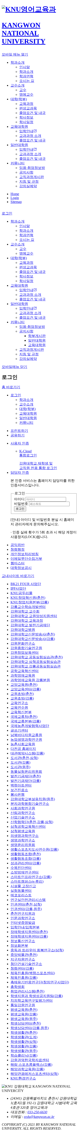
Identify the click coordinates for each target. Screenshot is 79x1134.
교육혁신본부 (21, 712)
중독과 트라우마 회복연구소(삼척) (37, 950)
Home (15, 194)
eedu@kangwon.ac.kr (39, 1117)
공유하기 (18, 435)
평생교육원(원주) (24, 1019)
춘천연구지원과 (23, 913)
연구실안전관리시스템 (28, 900)
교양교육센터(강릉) (26, 689)
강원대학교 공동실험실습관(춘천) (37, 657)
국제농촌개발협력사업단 (30, 726)
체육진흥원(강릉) (24, 977)
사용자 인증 (20, 443)
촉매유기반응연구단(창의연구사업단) (40, 982)
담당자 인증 (20, 472)
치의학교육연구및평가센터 (32, 1000)
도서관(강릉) (20, 762)
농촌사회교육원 (23, 744)
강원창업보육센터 (25, 652)
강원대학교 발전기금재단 (30, 625)
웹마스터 (18, 563)
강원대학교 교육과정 (27, 620)
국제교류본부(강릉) (26, 721)
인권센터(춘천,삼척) (26, 904)
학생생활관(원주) (24, 1051)
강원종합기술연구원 (26, 648)
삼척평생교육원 (23, 831)
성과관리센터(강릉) (26, 863)
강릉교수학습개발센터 (28, 607)
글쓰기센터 (19, 730)
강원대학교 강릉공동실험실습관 (36, 666)
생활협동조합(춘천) (26, 854)
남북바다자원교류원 (26, 735)
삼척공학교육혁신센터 (28, 826)
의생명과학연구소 (25, 836)
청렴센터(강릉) (22, 968)
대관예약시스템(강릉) (27, 753)
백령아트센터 (21, 785)
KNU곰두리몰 (21, 593)
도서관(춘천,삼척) (24, 758)
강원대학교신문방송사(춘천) (33, 634)
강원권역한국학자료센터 (30, 1060)
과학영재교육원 (23, 675)
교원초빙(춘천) (22, 694)
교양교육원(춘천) (24, 684)
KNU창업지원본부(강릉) (30, 602)
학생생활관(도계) (24, 1037)
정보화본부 (19, 945)
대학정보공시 (21, 568)
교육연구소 (19, 703)
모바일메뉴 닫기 (14, 367)
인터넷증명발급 (23, 923)
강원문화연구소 (23, 643)
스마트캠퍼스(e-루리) (27, 881)
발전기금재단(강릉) (26, 781)
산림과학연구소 (23, 813)
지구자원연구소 (23, 959)
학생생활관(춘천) (24, 1032)
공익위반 (18, 545)
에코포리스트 (21, 895)
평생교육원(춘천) (24, 1009)
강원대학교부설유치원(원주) (33, 799)
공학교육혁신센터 (25, 671)
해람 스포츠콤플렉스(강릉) (31, 1064)
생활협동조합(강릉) (26, 858)
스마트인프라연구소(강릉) (31, 877)
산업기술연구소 (23, 817)
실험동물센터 (21, 890)
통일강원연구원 (23, 1005)
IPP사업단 (18, 588)
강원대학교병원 (23, 630)
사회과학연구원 (23, 808)
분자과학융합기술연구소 (30, 803)
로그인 (16, 395)
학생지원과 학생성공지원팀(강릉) (37, 996)
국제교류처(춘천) (24, 717)
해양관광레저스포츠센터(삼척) (34, 1074)
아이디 (19, 499)
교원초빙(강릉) (22, 698)
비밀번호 (21, 504)
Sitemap (16, 202)
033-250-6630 (37, 1112)
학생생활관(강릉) (24, 1046)
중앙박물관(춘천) (24, 955)
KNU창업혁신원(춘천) (28, 597)
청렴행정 (18, 549)
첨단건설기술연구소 (26, 964)
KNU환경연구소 (23, 1078)
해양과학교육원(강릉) (27, 1069)
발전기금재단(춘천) (26, 776)
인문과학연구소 (23, 918)
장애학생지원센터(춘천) (29, 932)
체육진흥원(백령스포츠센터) (33, 973)
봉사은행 (18, 794)
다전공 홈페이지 (23, 749)
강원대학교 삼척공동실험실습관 (36, 662)
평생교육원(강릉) (24, 1014)
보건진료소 (19, 790)
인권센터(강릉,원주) (26, 909)
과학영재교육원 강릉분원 (30, 680)
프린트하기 (19, 430)
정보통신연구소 (23, 941)
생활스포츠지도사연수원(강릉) (34, 849)
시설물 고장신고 (23, 886)
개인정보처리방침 (25, 554)
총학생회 (18, 987)
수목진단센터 (21, 868)
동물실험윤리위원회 (26, 771)
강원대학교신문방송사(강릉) (33, 639)
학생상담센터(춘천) (26, 1023)
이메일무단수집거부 (26, 558)
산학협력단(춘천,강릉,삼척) (32, 822)
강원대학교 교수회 (25, 611)
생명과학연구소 (23, 840)
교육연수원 (19, 707)
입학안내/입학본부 (25, 927)
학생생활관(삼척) (24, 1042)
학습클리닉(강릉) (24, 1055)
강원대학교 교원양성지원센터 (34, 616)
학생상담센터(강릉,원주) (30, 1028)
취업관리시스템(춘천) (27, 991)
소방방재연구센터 (25, 872)
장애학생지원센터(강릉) (29, 936)
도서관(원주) (20, 767)
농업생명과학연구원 (26, 739)
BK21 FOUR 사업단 (26, 584)
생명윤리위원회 (23, 845)
